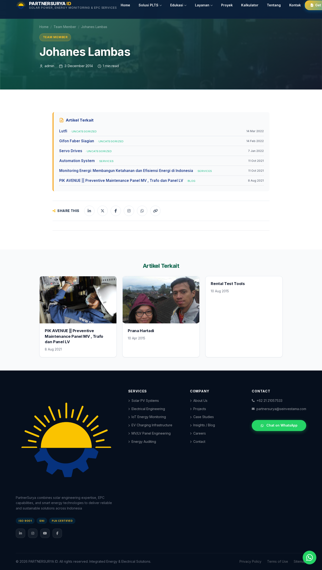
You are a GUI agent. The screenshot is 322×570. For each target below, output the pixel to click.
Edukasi (176, 5)
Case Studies (203, 417)
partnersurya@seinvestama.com (281, 409)
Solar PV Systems (145, 401)
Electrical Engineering (148, 409)
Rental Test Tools (228, 283)
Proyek (227, 5)
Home (125, 5)
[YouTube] (45, 533)
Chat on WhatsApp (281, 425)
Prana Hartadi (141, 330)
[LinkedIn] (20, 533)
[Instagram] (32, 533)
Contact (199, 442)
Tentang (274, 5)
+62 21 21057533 (269, 401)
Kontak (295, 5)
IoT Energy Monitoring (149, 417)
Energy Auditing (144, 442)
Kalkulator (249, 5)
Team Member (65, 27)
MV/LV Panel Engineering (151, 433)
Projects (199, 409)
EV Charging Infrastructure (152, 425)
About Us (200, 401)
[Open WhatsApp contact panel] (309, 557)
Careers (199, 433)
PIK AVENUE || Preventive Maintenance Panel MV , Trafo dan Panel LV (74, 336)
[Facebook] (57, 533)
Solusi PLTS (148, 5)
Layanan (202, 5)
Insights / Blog (204, 425)
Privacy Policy (250, 561)
